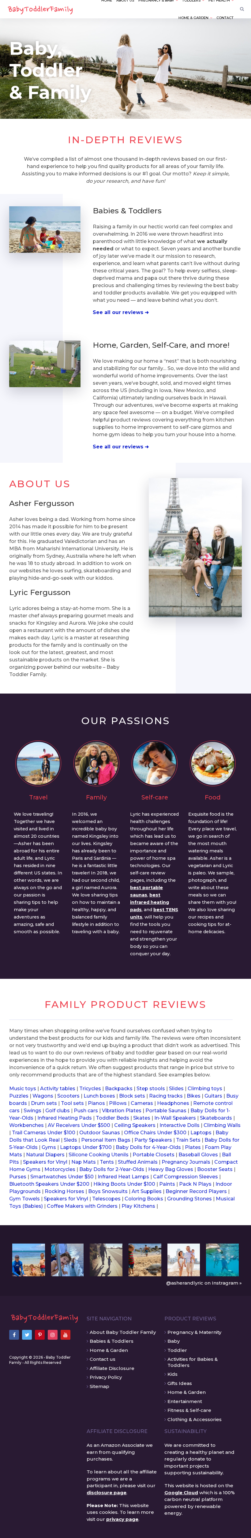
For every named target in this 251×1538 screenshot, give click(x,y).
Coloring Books (144, 1199)
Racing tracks (166, 1096)
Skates (141, 1118)
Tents (107, 1162)
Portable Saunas (165, 1110)
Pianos (96, 1103)
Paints (167, 1184)
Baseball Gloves (198, 1155)
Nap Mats (83, 1162)
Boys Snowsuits (108, 1191)
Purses (17, 1177)
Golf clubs (57, 1110)
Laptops (201, 1133)
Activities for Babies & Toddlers (192, 1362)
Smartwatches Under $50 (62, 1177)
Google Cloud (181, 1492)
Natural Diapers (45, 1155)
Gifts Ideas (179, 1383)
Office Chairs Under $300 (155, 1133)
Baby (173, 1341)
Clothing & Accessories (194, 1419)
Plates (193, 1147)
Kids (172, 1374)
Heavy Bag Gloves (170, 1169)
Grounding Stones (189, 1199)
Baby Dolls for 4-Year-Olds (148, 1147)
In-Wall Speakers (175, 1118)
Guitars (213, 1096)
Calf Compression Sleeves (185, 1177)
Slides (176, 1088)
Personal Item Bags (105, 1140)
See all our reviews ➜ (121, 312)
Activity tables (57, 1088)
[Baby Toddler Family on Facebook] (14, 1335)
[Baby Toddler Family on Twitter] (27, 1335)
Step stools (151, 1088)
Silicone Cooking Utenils (99, 1155)
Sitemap (99, 1386)
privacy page (122, 1519)
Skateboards (216, 1118)
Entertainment (184, 1401)
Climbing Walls (222, 1125)
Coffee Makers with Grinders (82, 1206)
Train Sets (188, 1140)
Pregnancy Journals (186, 1162)
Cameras (142, 1103)
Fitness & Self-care (189, 1410)
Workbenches (26, 1125)
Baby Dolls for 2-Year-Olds (111, 1169)
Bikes (193, 1096)
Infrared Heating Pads (64, 1118)
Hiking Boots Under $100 (124, 1184)
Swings (32, 1110)
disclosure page (106, 1492)
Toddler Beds (112, 1118)
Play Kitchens (138, 1206)
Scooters (68, 1096)
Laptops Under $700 (86, 1147)
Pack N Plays (195, 1184)
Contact (225, 18)
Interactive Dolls (179, 1125)
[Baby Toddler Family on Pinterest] (40, 1335)
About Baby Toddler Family (123, 1332)
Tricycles (90, 1088)
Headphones (173, 1103)
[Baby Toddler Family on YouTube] (65, 1335)
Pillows (118, 1103)
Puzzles (18, 1096)
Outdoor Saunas (99, 1133)
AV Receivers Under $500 (79, 1125)
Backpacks (119, 1088)
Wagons (42, 1096)
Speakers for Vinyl (45, 1162)
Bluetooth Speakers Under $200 (49, 1184)
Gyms (49, 1147)
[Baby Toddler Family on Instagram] (53, 1335)
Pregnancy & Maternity (194, 1332)
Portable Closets (153, 1155)
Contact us (102, 1359)
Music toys (22, 1088)
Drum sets (44, 1103)
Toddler (177, 1350)
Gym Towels (24, 1199)
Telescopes (106, 1199)
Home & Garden (109, 1350)
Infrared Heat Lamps (123, 1177)
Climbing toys (205, 1088)
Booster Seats (215, 1169)
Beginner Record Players (196, 1191)
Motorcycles (59, 1169)
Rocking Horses (64, 1191)
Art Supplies (147, 1191)
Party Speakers (153, 1140)
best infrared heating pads (149, 902)
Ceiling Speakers (134, 1125)
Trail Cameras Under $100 (43, 1133)
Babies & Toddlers (111, 1341)
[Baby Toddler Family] (45, 1317)
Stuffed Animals (138, 1162)
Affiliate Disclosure (112, 1368)
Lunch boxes (99, 1096)
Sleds (70, 1140)
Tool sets (72, 1103)
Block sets (132, 1096)
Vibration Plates (121, 1110)
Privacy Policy (106, 1377)
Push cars (86, 1110)
